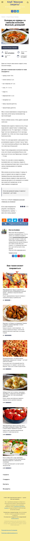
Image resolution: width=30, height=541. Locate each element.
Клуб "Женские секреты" (15, 3)
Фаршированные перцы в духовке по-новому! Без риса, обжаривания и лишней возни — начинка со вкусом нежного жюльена (14, 292)
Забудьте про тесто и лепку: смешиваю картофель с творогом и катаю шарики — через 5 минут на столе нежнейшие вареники (14, 394)
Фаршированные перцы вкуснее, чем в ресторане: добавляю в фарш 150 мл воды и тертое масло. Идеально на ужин (14, 427)
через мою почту (21, 250)
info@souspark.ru (15, 518)
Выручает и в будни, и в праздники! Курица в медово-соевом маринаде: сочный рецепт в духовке (15, 325)
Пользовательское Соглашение (9, 530)
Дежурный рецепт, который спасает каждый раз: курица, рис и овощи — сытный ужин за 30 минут (15, 360)
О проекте (6, 474)
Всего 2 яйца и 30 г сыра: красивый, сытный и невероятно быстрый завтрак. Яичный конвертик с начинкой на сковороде (14, 460)
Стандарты (6, 479)
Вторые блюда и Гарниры (10, 47)
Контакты (6, 484)
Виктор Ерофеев (14, 230)
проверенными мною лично (20, 237)
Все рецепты (6, 489)
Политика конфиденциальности (9, 533)
